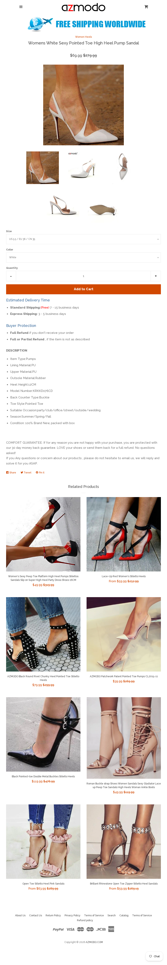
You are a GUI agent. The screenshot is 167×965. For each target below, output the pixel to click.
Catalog (124, 915)
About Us (20, 915)
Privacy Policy (72, 915)
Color (9, 249)
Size (9, 231)
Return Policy (53, 915)
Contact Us (35, 915)
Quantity (12, 268)
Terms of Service (94, 915)
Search (112, 915)
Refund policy (85, 920)
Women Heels (83, 36)
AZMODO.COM (94, 942)
